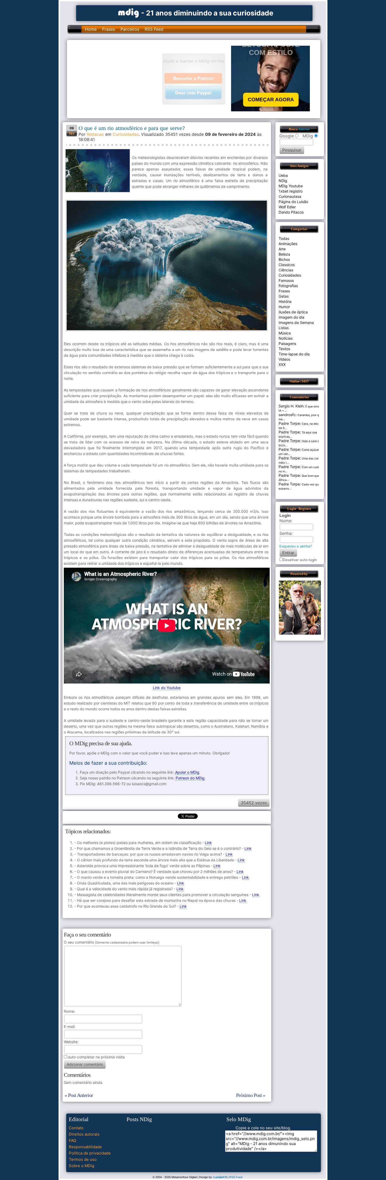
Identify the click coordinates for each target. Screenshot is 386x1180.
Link (208, 842)
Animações (288, 243)
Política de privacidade (90, 1153)
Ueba (283, 175)
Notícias (286, 338)
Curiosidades (126, 134)
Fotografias (288, 285)
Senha (285, 533)
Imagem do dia (291, 317)
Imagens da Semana (296, 322)
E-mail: (69, 1026)
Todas (284, 238)
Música (285, 333)
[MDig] (128, 12)
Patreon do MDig (190, 778)
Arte (282, 249)
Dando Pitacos (291, 212)
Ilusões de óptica (293, 312)
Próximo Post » (250, 1095)
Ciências (286, 270)
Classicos (287, 264)
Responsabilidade (85, 1146)
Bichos (284, 259)
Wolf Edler (287, 207)
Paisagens (287, 343)
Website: (71, 1041)
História (285, 301)
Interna (304, 129)
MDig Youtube (291, 186)
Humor (284, 306)
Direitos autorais (84, 1134)
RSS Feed (154, 29)
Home (91, 29)
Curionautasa (290, 196)
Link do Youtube (167, 687)
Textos (284, 348)
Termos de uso (83, 1159)
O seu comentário (111, 942)
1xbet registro (290, 191)
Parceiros (130, 29)
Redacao (95, 134)
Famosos (286, 280)
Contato (76, 1127)
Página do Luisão (293, 201)
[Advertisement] (117, 78)
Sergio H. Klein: (292, 406)
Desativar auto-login (300, 560)
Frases (108, 29)
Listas (284, 327)
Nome (69, 1011)
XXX (282, 364)
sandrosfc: (288, 414)
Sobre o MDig (81, 1165)
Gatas (284, 296)
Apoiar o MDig (187, 772)
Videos (284, 359)
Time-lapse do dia (294, 354)
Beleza (284, 254)
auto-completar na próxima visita (96, 1057)
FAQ (72, 1140)
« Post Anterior (79, 1095)
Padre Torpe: (290, 423)
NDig (283, 180)
